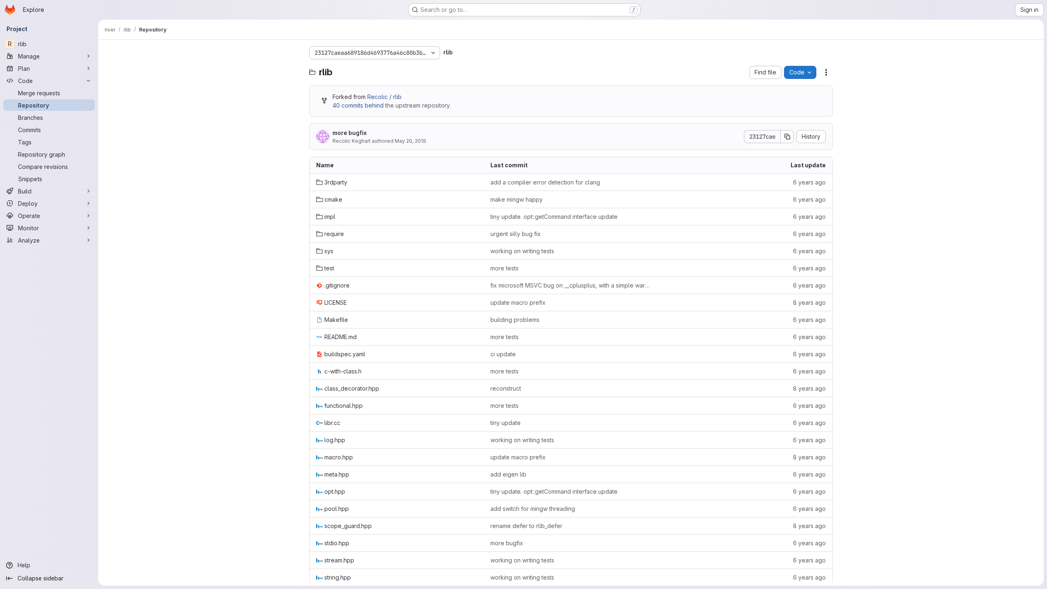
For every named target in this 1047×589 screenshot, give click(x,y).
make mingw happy (516, 199)
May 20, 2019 (410, 141)
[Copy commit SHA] (787, 136)
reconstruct (505, 388)
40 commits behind (358, 105)
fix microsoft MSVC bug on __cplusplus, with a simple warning (571, 285)
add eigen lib (508, 474)
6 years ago (809, 182)
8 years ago (809, 302)
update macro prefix (518, 302)
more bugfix (350, 132)
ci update (503, 354)
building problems (514, 319)
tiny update (505, 422)
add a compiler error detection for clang (545, 182)
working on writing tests (522, 250)
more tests (504, 268)
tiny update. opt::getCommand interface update (554, 216)
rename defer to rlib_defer (526, 525)
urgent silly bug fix (515, 233)
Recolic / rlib (384, 96)
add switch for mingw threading (532, 508)
